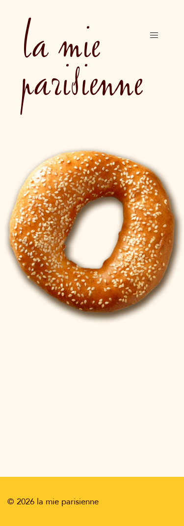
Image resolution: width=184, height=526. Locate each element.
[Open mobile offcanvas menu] (154, 35)
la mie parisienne (81, 62)
